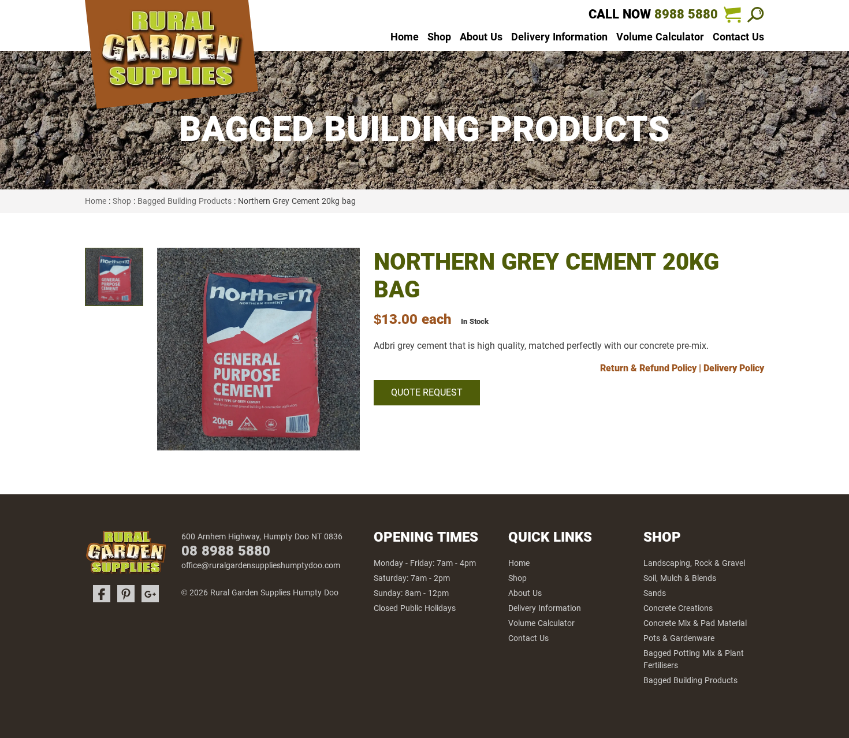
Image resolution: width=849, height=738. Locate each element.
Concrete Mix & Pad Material (695, 623)
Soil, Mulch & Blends (679, 578)
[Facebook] (101, 593)
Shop (439, 37)
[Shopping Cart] (732, 14)
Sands (654, 593)
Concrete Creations (678, 608)
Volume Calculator (660, 37)
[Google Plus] (150, 593)
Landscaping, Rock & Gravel (694, 563)
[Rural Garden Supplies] (171, 57)
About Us (481, 37)
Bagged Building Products (184, 201)
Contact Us (738, 37)
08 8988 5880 (225, 550)
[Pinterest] (126, 593)
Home (404, 37)
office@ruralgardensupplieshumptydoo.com (260, 565)
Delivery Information (559, 37)
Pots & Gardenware (678, 638)
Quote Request (427, 392)
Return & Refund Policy (648, 368)
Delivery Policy (733, 368)
